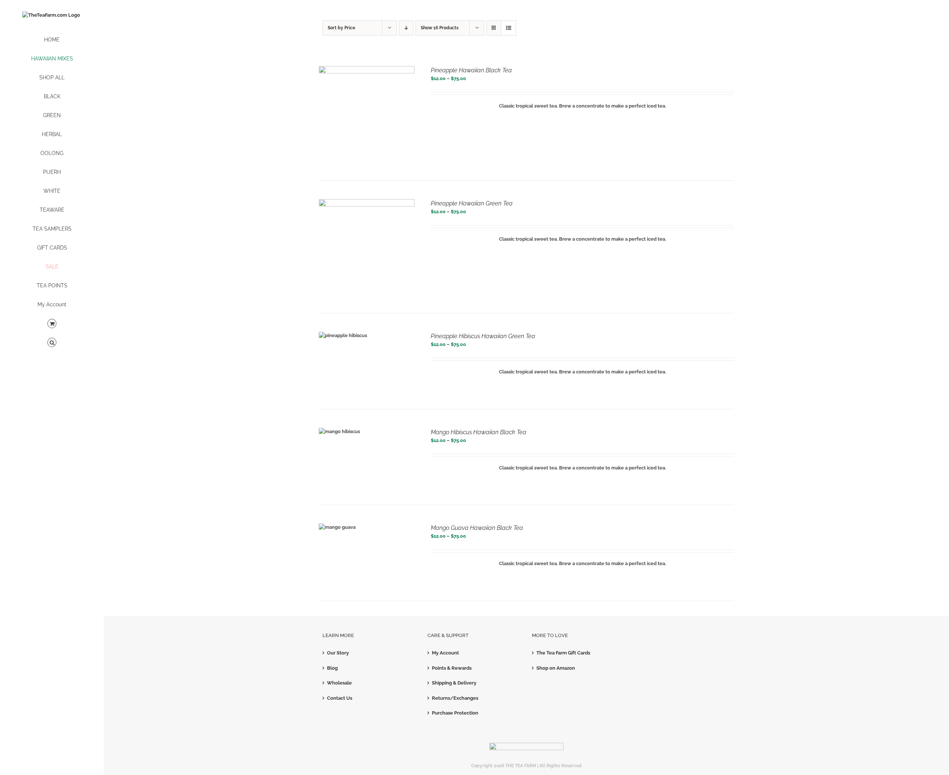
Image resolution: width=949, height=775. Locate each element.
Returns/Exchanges (455, 698)
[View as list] (508, 28)
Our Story (338, 653)
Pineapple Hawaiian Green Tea (472, 203)
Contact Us (339, 698)
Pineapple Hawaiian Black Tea (471, 70)
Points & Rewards (452, 668)
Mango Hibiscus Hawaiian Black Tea (478, 432)
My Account (445, 653)
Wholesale (339, 683)
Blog (332, 668)
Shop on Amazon (555, 668)
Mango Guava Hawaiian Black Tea (477, 527)
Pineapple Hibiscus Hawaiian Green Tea (483, 336)
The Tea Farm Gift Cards (563, 653)
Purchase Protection (455, 713)
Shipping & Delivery (454, 683)
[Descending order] (406, 28)
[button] (52, 342)
